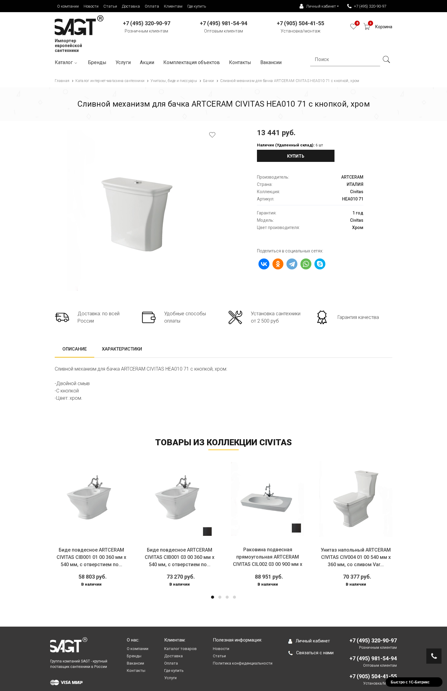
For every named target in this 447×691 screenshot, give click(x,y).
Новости (91, 6)
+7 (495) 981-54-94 (373, 658)
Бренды (97, 62)
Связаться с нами (315, 652)
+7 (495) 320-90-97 (370, 6)
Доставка (131, 6)
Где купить (196, 6)
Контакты (240, 62)
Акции (147, 62)
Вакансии (135, 663)
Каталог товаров (180, 648)
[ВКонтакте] (263, 263)
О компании (68, 6)
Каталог (64, 62)
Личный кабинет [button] (321, 6)
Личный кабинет (313, 641)
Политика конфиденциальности (242, 663)
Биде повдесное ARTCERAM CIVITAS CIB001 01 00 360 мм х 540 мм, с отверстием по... (78, 557)
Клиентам (173, 6)
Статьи (110, 6)
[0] (353, 28)
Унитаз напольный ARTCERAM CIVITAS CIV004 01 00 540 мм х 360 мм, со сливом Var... (342, 557)
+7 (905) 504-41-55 (373, 676)
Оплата (152, 6)
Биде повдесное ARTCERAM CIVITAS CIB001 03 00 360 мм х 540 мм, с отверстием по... (166, 557)
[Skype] (319, 263)
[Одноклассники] (277, 263)
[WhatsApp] (305, 263)
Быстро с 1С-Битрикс (410, 682)
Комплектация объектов (191, 62)
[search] (386, 59)
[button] (212, 597)
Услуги (123, 62)
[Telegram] (291, 263)
